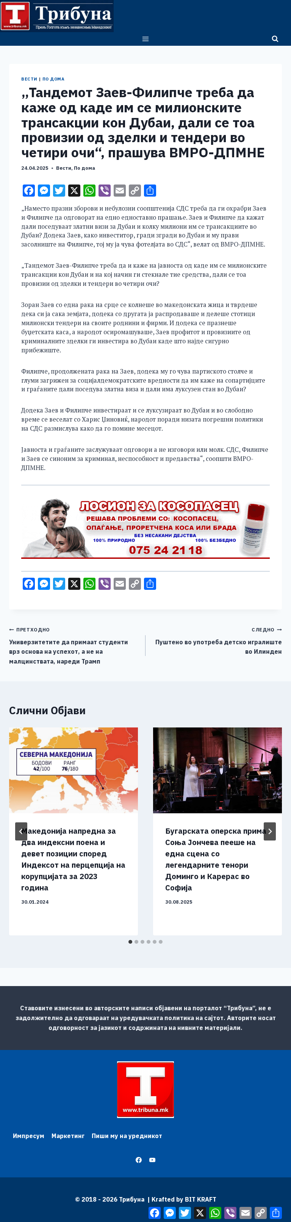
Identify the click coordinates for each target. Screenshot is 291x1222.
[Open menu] (146, 39)
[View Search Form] (275, 39)
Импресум (28, 1136)
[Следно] (270, 831)
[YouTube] (152, 1160)
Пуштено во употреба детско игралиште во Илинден (218, 641)
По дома (53, 79)
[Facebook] (139, 1160)
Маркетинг (68, 1136)
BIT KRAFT (200, 1199)
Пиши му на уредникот (127, 1136)
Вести (29, 79)
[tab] (130, 942)
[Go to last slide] (21, 831)
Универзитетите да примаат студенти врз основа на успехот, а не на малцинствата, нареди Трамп (68, 646)
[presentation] (73, 770)
